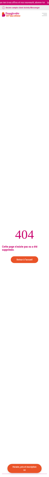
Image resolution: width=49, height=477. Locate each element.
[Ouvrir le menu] (44, 14)
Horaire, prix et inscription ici (24, 468)
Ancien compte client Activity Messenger (23, 7)
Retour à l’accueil (24, 259)
